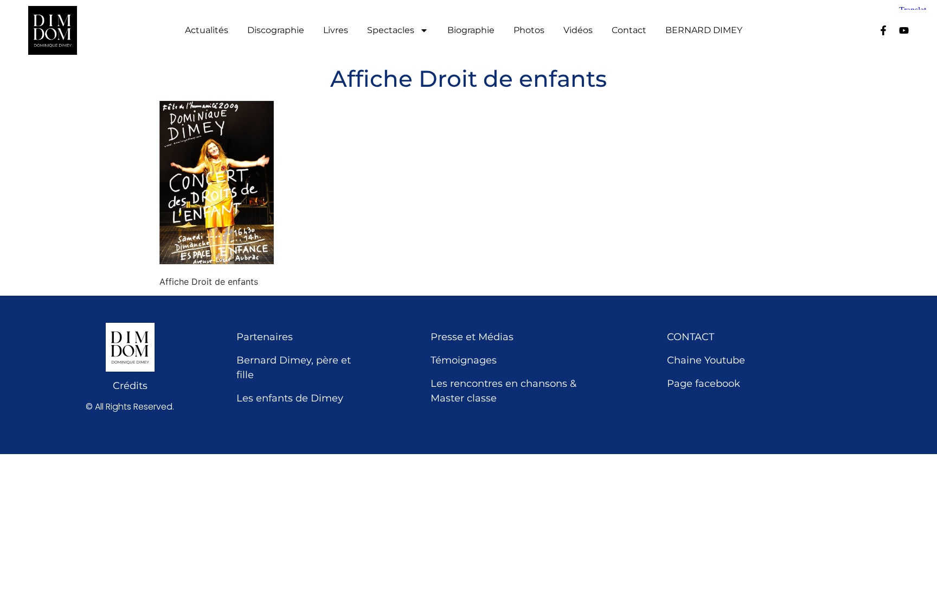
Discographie (275, 30)
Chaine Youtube (706, 360)
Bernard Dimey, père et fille (293, 367)
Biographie (471, 30)
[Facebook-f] (883, 30)
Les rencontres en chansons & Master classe (503, 391)
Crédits (130, 386)
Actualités (206, 30)
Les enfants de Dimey (289, 398)
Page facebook (703, 384)
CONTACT (690, 337)
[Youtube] (904, 30)
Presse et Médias (472, 337)
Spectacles (390, 30)
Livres (335, 30)
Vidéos (578, 30)
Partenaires (264, 337)
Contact (629, 30)
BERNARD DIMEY (703, 30)
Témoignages (464, 360)
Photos (529, 30)
